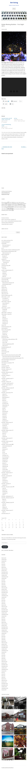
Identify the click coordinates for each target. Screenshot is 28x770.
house (16, 204)
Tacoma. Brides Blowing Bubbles (10, 137)
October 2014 (4, 612)
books (17, 202)
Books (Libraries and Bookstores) (8, 251)
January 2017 (4, 570)
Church (3, 203)
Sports (3, 353)
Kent (3, 408)
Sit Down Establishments (7, 343)
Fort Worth (4, 318)
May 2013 (3, 638)
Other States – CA (5, 296)
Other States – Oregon (6, 312)
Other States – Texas (6, 314)
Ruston (3, 463)
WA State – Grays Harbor (6, 384)
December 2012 (5, 645)
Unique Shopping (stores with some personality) (11, 358)
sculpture (21, 207)
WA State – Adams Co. (6, 369)
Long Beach (4, 442)
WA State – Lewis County (6, 438)
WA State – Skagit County (6, 472)
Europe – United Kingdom (7, 270)
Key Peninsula (5, 456)
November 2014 (5, 611)
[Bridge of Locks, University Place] (8, 741)
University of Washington (20, 208)
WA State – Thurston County (7, 486)
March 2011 (4, 678)
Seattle (24, 207)
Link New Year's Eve (18, 135)
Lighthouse (4, 289)
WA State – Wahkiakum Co (7, 496)
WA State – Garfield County (7, 378)
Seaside (4, 311)
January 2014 (4, 625)
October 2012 (4, 648)
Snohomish (4, 482)
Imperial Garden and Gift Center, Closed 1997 (7, 119)
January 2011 (4, 681)
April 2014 (3, 620)
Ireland (3, 273)
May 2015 (3, 601)
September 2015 (5, 595)
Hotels (3, 285)
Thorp (3, 434)
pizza (2, 206)
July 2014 (3, 617)
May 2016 (3, 583)
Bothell (3, 398)
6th (2, 202)
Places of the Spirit (5, 329)
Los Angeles (4, 298)
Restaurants (4, 337)
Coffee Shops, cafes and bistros (8, 339)
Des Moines (4, 403)
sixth (2, 208)
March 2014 (4, 622)
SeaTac (3, 416)
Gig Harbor (4, 455)
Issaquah (4, 406)
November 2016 (5, 573)
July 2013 (3, 634)
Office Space (4, 293)
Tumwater (4, 493)
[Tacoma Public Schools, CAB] (8, 754)
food (21, 203)
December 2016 (5, 572)
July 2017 (3, 562)
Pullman (4, 507)
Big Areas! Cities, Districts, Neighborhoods (10, 249)
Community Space (5, 265)
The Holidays (4, 361)
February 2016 (4, 587)
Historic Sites (4, 281)
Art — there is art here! (6, 240)
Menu (14, 8)
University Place (5, 210)
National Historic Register (7, 282)
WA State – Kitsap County (6, 422)
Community (10, 203)
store (5, 208)
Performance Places (6, 326)
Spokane (4, 485)
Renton (3, 414)
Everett (3, 478)
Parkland (4, 460)
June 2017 (3, 564)
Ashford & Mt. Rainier (6, 445)
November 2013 (5, 628)
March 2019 (4, 557)
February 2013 (4, 642)
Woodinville (4, 420)
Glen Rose (4, 320)
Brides (5, 135)
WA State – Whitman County (7, 502)
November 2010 (5, 685)
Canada (3, 259)
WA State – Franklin (5, 375)
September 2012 (5, 650)
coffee (5, 203)
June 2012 (3, 655)
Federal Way (4, 405)
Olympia (15, 205)
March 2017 (4, 567)
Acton (3, 315)
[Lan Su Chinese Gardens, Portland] (20, 754)
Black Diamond (5, 397)
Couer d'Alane (5, 303)
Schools (3, 350)
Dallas (3, 317)
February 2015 (4, 606)
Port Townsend (5, 389)
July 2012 (3, 653)
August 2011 (4, 670)
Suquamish (4, 428)
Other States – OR (5, 307)
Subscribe (5, 546)
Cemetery (3, 263)
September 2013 (5, 631)
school (17, 207)
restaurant (10, 207)
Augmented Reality (5, 241)
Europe (3, 267)
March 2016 (4, 586)
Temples (4, 334)
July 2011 (3, 672)
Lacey (3, 488)
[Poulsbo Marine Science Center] (20, 703)
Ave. (10, 202)
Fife (3, 452)
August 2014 (4, 616)
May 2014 (3, 619)
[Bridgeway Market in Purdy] (20, 728)
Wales (3, 276)
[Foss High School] (8, 716)
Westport (4, 386)
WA (13, 210)
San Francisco (5, 300)
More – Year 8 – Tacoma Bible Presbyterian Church (11, 221)
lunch (3, 205)
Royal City (3, 348)
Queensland (4, 246)
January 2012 (4, 663)
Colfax (3, 504)
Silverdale (4, 427)
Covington (4, 402)
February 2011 (4, 680)
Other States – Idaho (6, 301)
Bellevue (4, 395)
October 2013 (4, 630)
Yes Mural (23, 146)
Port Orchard (4, 423)
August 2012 (4, 652)
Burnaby (4, 256)
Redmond (4, 413)
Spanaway (4, 464)
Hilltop (6, 204)
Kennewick (4, 373)
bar (15, 202)
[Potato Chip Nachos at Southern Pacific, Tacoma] (20, 741)
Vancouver (4, 257)
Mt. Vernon (4, 474)
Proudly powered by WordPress (7, 767)
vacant (9, 210)
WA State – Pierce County (6, 444)
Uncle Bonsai (19, 137)
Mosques (4, 332)
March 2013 (4, 641)
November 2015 (5, 592)
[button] (11, 91)
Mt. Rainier (6, 205)
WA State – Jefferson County (7, 387)
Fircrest (3, 453)
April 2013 (3, 639)
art (8, 202)
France (3, 268)
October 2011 (4, 667)
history (13, 204)
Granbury (24, 203)
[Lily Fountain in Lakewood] (8, 703)
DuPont (3, 447)
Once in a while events (6, 295)
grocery (3, 204)
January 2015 (4, 608)
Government (4, 279)
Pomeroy (4, 380)
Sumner (3, 467)
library (24, 204)
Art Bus (15, 118)
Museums (3, 290)
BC (2, 248)
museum (12, 205)
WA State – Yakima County (7, 510)
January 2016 (4, 589)
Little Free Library (5, 252)
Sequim (3, 391)
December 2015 (5, 590)
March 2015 (4, 605)
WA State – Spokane (6, 483)
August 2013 (4, 633)
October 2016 (4, 575)
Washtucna (4, 370)
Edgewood (4, 449)
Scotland (4, 274)
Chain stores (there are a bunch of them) (10, 356)
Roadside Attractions (6, 347)
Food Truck (4, 340)
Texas (15, 208)
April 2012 (3, 658)
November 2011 (5, 666)
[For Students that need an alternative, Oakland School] (8, 728)
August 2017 (4, 561)
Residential (4, 336)
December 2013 (5, 627)
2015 (2, 135)
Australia (3, 243)
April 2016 (3, 584)
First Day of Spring (5, 217)
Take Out (4, 345)
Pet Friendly (4, 328)
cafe (19, 202)
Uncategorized (4, 365)
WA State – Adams (5, 367)
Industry (3, 287)
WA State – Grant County (7, 383)
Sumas (3, 500)
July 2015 (3, 598)
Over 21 (3, 342)
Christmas (22, 202)
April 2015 (3, 603)
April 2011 (3, 677)
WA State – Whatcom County (7, 497)
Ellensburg (4, 431)
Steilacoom (4, 466)
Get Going (14, 3)
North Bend (4, 411)
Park (24, 205)
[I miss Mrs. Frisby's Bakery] (20, 716)
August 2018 (4, 559)
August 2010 (4, 689)
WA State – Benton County (7, 372)
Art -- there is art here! (15, 132)
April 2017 (3, 565)
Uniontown (4, 508)
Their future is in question (7, 362)
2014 (24, 134)
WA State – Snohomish (6, 475)
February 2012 (4, 661)
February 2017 (4, 568)
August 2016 (4, 578)
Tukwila (3, 419)
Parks (3, 325)
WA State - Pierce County (13, 134)
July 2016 (3, 579)
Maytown (4, 489)
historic (10, 204)
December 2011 (5, 664)
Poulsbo (4, 425)
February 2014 (4, 623)
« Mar (3, 530)
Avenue (13, 202)
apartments (5, 202)
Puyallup (5, 207)
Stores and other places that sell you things (10, 354)
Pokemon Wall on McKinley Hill (8, 222)
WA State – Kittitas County (7, 430)
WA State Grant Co (5, 513)
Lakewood (20, 204)
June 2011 (3, 674)
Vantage (4, 436)
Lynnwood (4, 480)
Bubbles (8, 135)
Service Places (4, 351)
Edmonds (4, 477)
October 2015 (4, 594)
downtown (14, 203)
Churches (4, 331)
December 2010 (5, 683)
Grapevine (4, 323)
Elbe (3, 450)
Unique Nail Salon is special (7, 224)
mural (9, 205)
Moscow (4, 306)
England (4, 271)
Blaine (3, 499)
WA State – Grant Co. (6, 381)
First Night (12, 135)
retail (15, 206)
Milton (3, 409)
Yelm (3, 494)
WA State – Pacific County (7, 441)
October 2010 (4, 686)
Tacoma (6, 134)
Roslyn (3, 433)
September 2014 (5, 614)
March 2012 (4, 659)
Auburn (3, 394)
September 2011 (5, 669)
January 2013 (4, 644)
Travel (3, 364)
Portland (4, 309)
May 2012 (3, 656)
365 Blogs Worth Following (7, 191)
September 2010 (5, 688)
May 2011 (3, 675)
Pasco (3, 376)
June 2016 (3, 581)
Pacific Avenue (20, 205)
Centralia (4, 439)
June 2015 (3, 600)
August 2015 (4, 597)
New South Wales (5, 245)
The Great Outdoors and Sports (8, 359)
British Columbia (5, 254)
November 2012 (5, 647)
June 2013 (3, 636)
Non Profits (4, 292)
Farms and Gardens (5, 278)
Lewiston (4, 304)
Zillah (3, 511)
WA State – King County (6, 392)
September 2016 (5, 576)
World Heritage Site (6, 284)
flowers (18, 203)
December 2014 (5, 609)
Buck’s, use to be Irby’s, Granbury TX (9, 219)
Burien (3, 400)
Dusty (3, 505)
